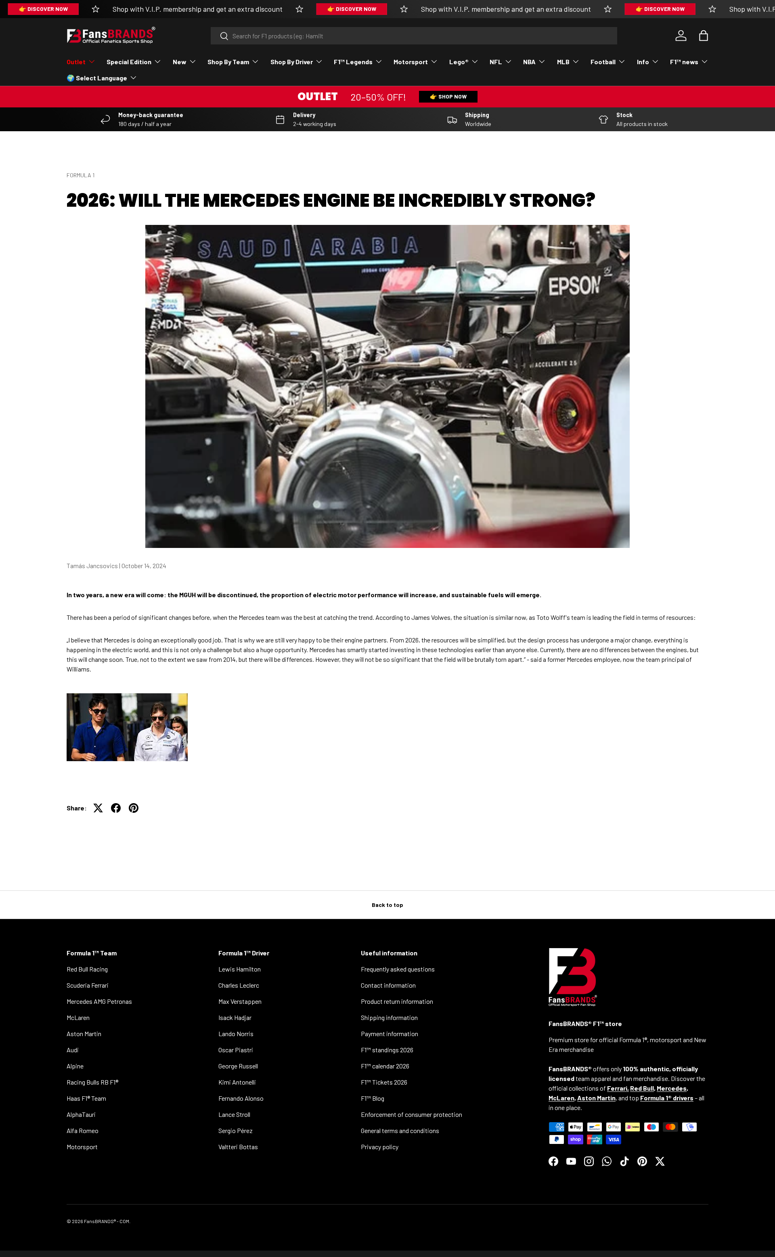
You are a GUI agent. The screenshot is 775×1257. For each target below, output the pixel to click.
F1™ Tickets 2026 (384, 1082)
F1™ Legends (353, 61)
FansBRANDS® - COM (106, 1221)
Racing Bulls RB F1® (92, 1082)
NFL (496, 61)
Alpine (75, 1066)
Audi (73, 1049)
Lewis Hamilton (239, 969)
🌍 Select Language (97, 78)
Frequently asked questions (398, 969)
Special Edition (129, 61)
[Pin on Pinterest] (133, 808)
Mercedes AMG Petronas (99, 1001)
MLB (563, 61)
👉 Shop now (448, 96)
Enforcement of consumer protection (411, 1114)
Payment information (389, 1033)
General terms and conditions (400, 1130)
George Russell (238, 1066)
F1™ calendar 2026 (385, 1066)
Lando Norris (235, 1033)
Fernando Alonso (241, 1098)
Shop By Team (228, 61)
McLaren (78, 1017)
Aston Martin (84, 1033)
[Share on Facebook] (116, 808)
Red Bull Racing (87, 969)
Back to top (387, 904)
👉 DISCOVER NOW (43, 8)
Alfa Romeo (82, 1130)
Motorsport (411, 61)
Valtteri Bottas (238, 1146)
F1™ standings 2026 (387, 1049)
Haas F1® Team (86, 1098)
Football (603, 61)
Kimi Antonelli (237, 1082)
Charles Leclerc (238, 985)
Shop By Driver (291, 61)
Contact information (388, 985)
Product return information (397, 1001)
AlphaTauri (81, 1114)
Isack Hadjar (234, 1017)
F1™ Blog (372, 1098)
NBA (529, 61)
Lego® (459, 61)
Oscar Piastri (235, 1049)
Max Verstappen (240, 1001)
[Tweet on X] (98, 808)
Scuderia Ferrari (88, 985)
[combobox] (414, 35)
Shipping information (389, 1017)
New (179, 61)
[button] (703, 35)
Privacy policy (379, 1146)
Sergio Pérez (235, 1130)
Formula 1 (80, 175)
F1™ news (684, 61)
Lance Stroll (234, 1114)
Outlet (76, 61)
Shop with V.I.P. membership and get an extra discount (198, 8)
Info (643, 61)
